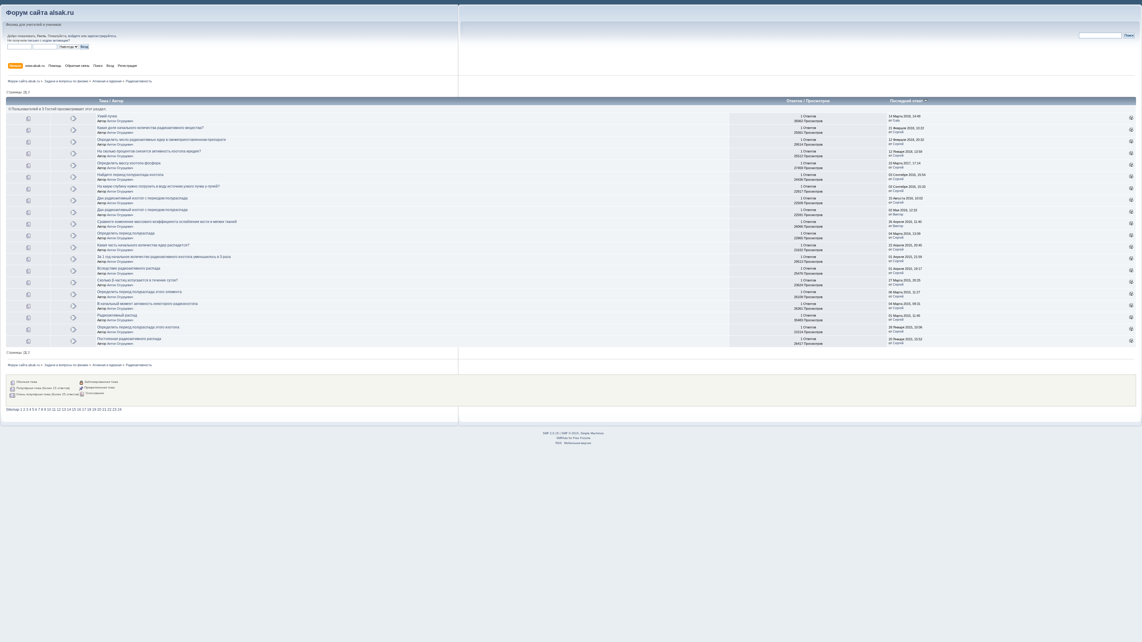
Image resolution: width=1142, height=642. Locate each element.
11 (54, 409)
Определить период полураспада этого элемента (139, 292)
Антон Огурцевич (120, 121)
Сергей (898, 132)
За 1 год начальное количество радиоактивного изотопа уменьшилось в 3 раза (164, 257)
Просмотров (818, 101)
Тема (103, 101)
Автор (117, 101)
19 (94, 409)
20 (99, 409)
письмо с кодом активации (48, 40)
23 (114, 409)
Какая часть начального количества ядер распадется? (143, 245)
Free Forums (581, 438)
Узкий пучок (107, 116)
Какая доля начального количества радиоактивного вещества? (150, 128)
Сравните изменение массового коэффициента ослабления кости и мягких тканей (167, 222)
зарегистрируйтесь (101, 36)
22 (109, 409)
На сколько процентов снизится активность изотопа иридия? (149, 151)
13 (64, 409)
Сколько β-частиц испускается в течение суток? (137, 280)
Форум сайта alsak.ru (40, 12)
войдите (74, 36)
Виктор (898, 214)
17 (84, 409)
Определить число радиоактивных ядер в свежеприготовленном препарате (161, 140)
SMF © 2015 (570, 433)
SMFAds (562, 438)
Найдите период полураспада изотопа (130, 175)
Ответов (794, 101)
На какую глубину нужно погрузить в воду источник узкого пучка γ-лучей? (158, 186)
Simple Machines (592, 433)
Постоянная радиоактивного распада (129, 339)
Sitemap (12, 409)
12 (59, 409)
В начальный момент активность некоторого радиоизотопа (147, 304)
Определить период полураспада (126, 233)
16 (79, 409)
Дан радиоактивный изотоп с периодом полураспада (142, 198)
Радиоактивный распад (117, 315)
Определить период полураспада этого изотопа (138, 327)
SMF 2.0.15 (551, 433)
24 (119, 409)
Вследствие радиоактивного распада (128, 268)
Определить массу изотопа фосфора (129, 163)
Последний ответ (907, 101)
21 (104, 409)
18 (89, 409)
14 (69, 409)
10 (49, 409)
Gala (896, 120)
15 (74, 409)
